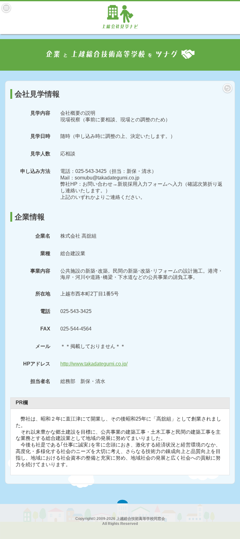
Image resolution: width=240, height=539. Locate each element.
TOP (227, 88)
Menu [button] (6, 8)
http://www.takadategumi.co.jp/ (94, 363)
